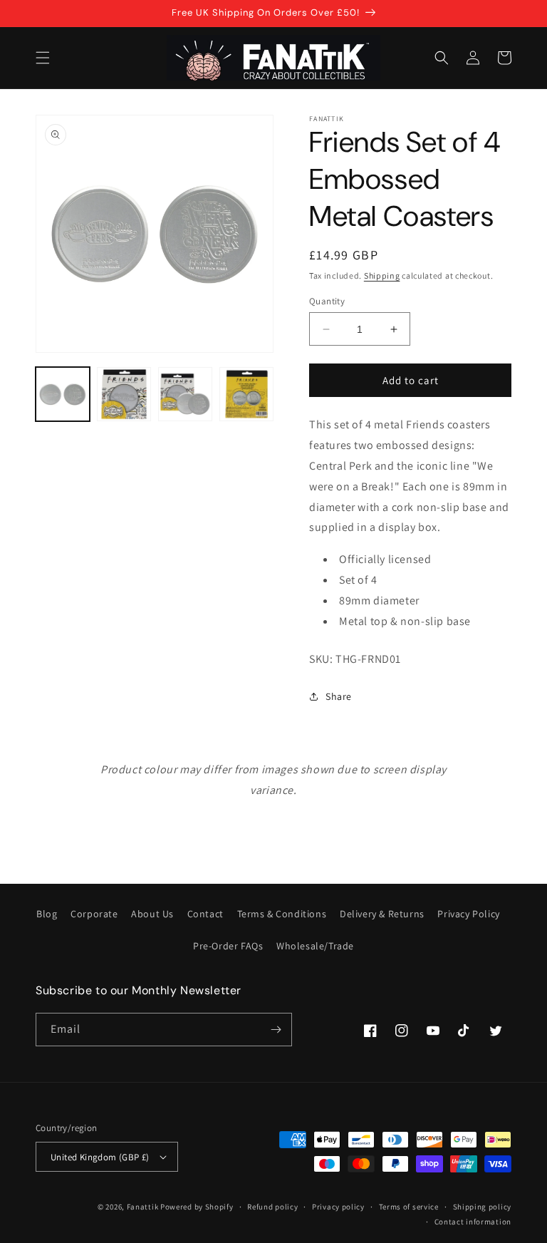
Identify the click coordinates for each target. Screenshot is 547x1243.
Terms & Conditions (282, 913)
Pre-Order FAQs (228, 945)
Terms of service (409, 1207)
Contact (205, 913)
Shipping (382, 275)
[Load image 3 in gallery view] (185, 394)
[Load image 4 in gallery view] (246, 394)
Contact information (472, 1222)
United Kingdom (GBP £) (100, 1157)
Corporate (94, 913)
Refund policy (272, 1207)
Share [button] (338, 696)
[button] (42, 57)
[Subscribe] (275, 1029)
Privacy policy (338, 1207)
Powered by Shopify (197, 1207)
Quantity (327, 301)
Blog (46, 913)
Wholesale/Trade (315, 945)
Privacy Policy (468, 913)
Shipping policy (482, 1207)
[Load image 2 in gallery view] (124, 394)
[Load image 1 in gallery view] (63, 394)
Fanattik (143, 1207)
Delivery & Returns (382, 913)
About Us (152, 913)
